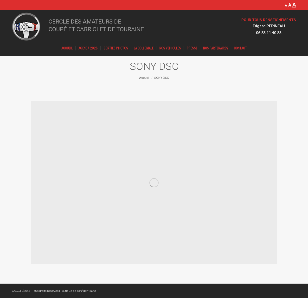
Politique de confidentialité (78, 290)
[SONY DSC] (154, 182)
